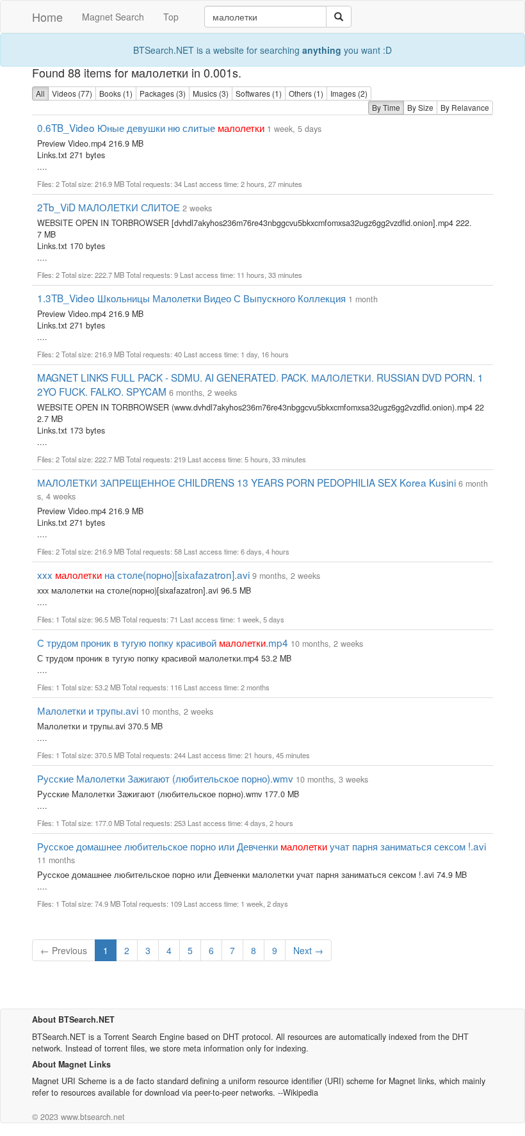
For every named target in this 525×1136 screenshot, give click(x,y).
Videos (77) (72, 93)
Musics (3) (211, 93)
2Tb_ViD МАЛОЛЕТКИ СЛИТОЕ (108, 207)
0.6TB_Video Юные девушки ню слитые (150, 127)
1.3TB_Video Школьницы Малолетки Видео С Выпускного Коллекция (191, 298)
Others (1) (306, 93)
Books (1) (116, 93)
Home (47, 16)
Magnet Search (113, 16)
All (40, 93)
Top (171, 16)
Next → (308, 950)
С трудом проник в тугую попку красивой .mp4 (162, 642)
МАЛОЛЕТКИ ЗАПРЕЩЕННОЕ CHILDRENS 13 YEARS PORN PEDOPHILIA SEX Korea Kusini (246, 482)
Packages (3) (163, 93)
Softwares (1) (259, 93)
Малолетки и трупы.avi (87, 710)
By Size (420, 107)
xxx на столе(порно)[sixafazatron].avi (143, 574)
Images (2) (349, 93)
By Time (386, 107)
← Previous (63, 950)
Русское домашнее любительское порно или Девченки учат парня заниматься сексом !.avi (261, 846)
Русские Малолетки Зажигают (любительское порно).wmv (165, 778)
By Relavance (464, 107)
